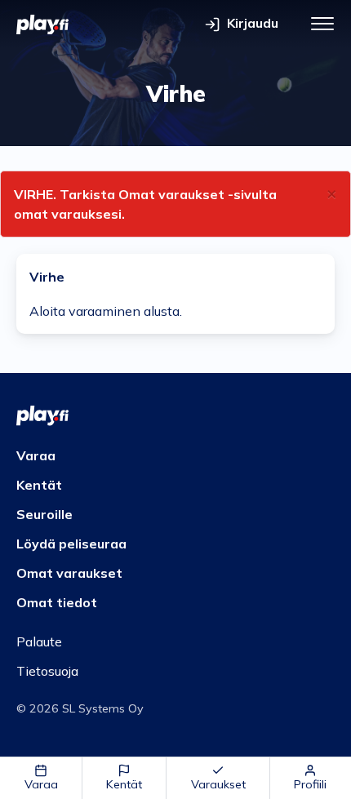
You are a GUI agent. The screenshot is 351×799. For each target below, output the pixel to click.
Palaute (39, 641)
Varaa (41, 784)
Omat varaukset (69, 573)
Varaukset (218, 784)
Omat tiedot (56, 602)
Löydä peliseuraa (71, 543)
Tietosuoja (47, 671)
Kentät (124, 784)
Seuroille (44, 514)
